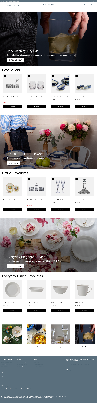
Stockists (3, 378)
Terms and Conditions (38, 364)
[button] (3, 5)
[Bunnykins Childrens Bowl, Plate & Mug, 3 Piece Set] (12, 192)
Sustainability (20, 366)
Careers (19, 368)
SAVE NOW (13, 163)
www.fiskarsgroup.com (47, 397)
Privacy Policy (36, 362)
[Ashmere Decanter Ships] (84, 192)
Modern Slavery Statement (39, 368)
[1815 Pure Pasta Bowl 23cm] (36, 293)
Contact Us (3, 374)
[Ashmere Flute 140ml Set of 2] (60, 192)
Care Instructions (4, 366)
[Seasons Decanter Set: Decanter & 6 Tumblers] (12, 89)
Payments (3, 372)
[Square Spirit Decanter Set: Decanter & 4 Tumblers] (36, 192)
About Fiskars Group (21, 362)
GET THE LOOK (15, 266)
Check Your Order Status (6, 362)
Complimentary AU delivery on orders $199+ (10, 1)
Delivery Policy (4, 368)
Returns (2, 370)
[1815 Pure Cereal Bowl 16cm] (60, 293)
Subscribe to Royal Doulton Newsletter (81, 364)
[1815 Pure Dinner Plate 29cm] (12, 293)
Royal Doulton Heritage (22, 364)
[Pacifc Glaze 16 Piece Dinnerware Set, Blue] (60, 89)
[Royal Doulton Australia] (67, 373)
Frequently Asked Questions (7, 364)
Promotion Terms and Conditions (40, 366)
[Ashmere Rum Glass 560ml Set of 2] (36, 89)
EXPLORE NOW (15, 60)
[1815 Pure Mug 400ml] (84, 293)
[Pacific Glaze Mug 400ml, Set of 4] (84, 89)
